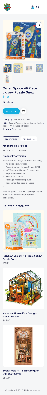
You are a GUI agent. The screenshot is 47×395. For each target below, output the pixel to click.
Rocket (40, 123)
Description (11, 139)
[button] (23, 111)
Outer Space (30, 123)
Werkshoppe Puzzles (19, 125)
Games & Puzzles (22, 119)
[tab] (11, 139)
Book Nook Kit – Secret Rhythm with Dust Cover (21, 372)
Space (6, 125)
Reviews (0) (29, 139)
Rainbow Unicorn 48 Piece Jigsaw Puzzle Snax (22, 257)
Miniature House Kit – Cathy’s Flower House (20, 315)
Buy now (13, 111)
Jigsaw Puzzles (16, 123)
